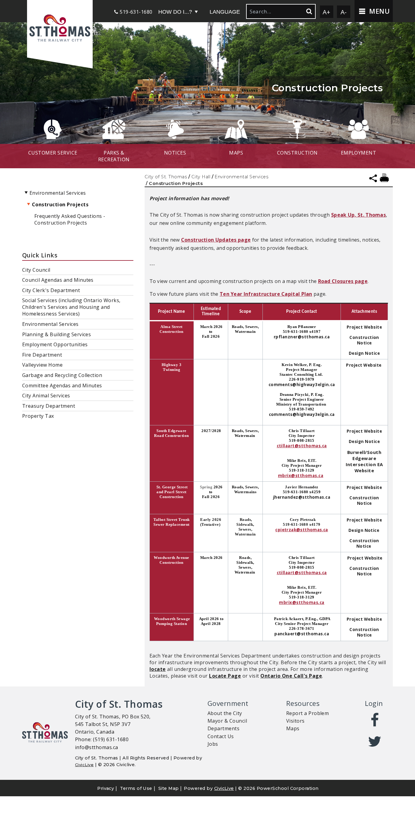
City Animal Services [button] (46, 395)
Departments (223, 728)
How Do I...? (175, 12)
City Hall (200, 177)
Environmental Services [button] (50, 324)
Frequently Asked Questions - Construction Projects (69, 219)
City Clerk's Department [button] (51, 290)
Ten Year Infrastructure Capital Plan (266, 294)
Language (225, 12)
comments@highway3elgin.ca (302, 384)
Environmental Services (241, 177)
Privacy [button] (105, 788)
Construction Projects (60, 204)
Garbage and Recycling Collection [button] (62, 375)
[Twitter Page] (375, 741)
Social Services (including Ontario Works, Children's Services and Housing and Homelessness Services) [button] (71, 307)
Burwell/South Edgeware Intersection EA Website (364, 461)
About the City (225, 713)
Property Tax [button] (38, 416)
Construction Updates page (216, 239)
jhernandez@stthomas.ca (302, 497)
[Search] (308, 11)
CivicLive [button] (224, 788)
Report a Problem (307, 713)
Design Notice (364, 353)
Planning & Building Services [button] (56, 334)
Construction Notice (364, 340)
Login (374, 703)
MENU (378, 11)
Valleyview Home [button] (42, 364)
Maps (293, 728)
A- (344, 12)
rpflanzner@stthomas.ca (302, 337)
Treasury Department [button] (48, 406)
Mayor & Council (227, 720)
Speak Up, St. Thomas (358, 214)
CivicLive (84, 764)
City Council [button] (36, 270)
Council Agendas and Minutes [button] (58, 280)
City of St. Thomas (166, 177)
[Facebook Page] (375, 720)
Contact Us (221, 736)
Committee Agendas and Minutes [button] (62, 385)
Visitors (295, 720)
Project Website (364, 327)
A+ (327, 12)
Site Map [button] (168, 788)
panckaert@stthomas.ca (301, 634)
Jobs (213, 744)
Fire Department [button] (42, 354)
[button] (60, 29)
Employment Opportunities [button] (55, 344)
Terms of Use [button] (136, 788)
